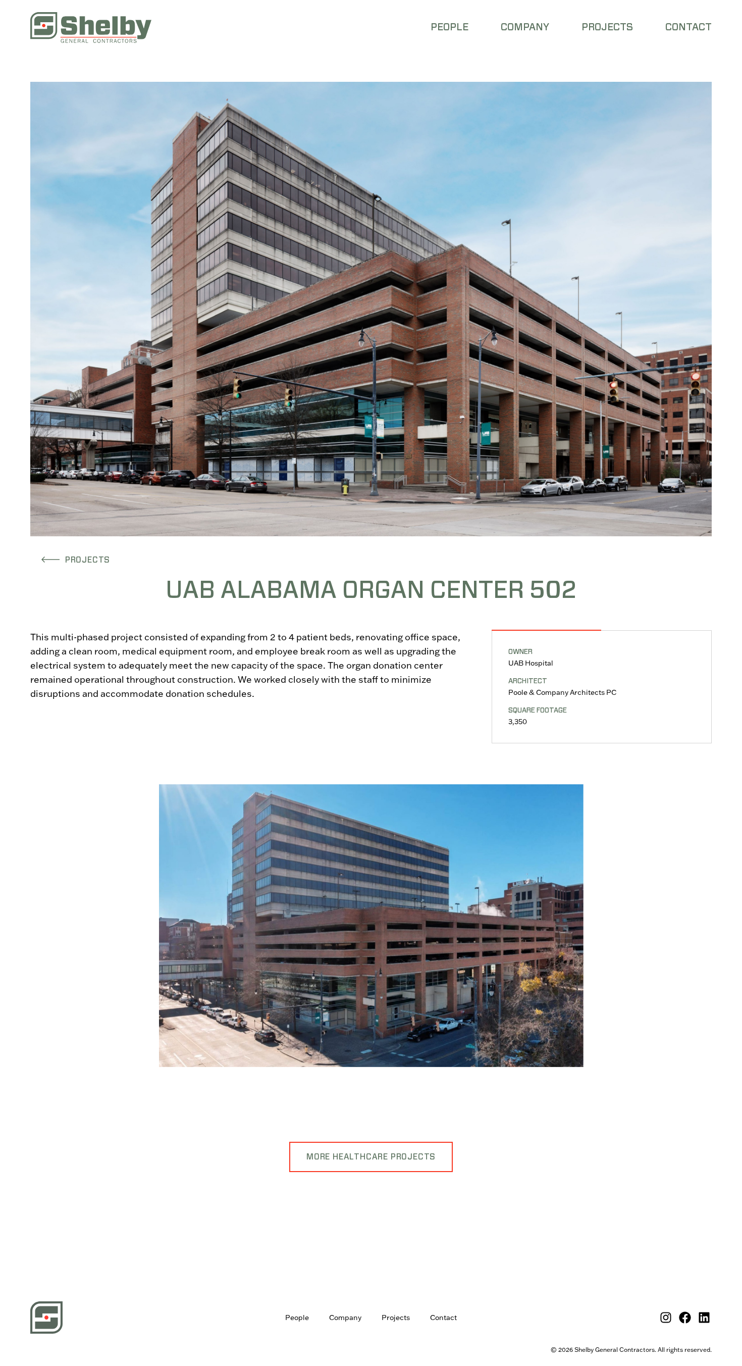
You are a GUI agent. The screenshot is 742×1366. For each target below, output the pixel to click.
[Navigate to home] (46, 1317)
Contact (443, 1317)
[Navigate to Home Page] (90, 27)
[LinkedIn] (704, 1317)
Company (345, 1317)
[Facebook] (685, 1317)
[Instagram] (665, 1317)
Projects (396, 1317)
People (297, 1317)
